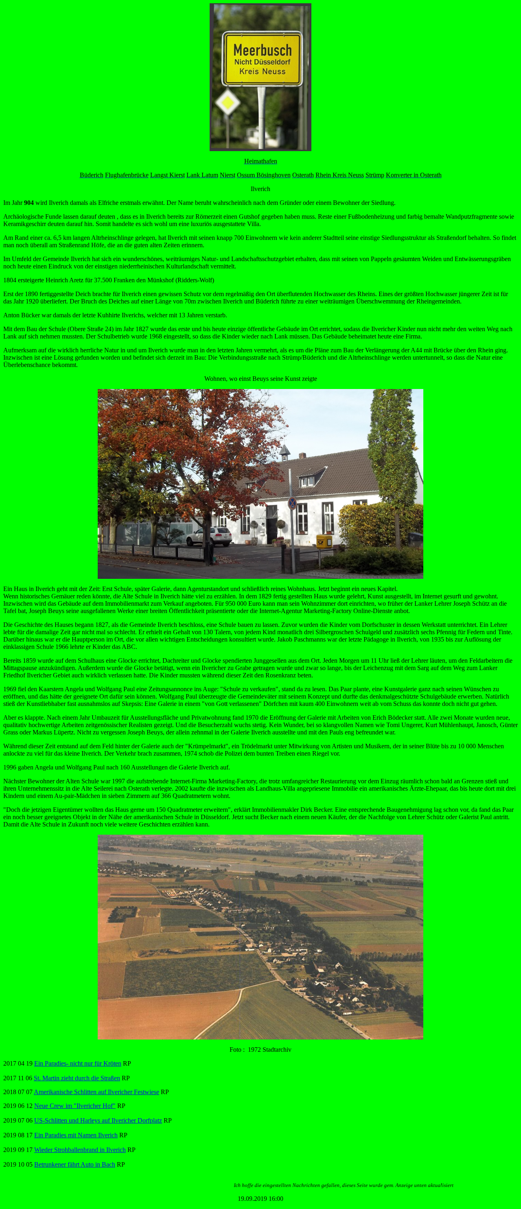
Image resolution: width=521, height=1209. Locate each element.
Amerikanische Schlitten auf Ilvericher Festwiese (96, 1091)
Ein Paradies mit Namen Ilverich (76, 1135)
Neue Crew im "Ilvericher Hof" (75, 1105)
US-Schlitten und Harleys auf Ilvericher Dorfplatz (98, 1120)
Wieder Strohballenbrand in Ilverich (80, 1149)
